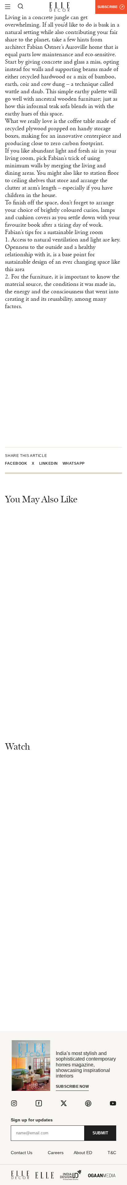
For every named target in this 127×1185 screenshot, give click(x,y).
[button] (18, 463)
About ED (83, 1152)
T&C (112, 1152)
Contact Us (21, 1152)
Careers (55, 1152)
